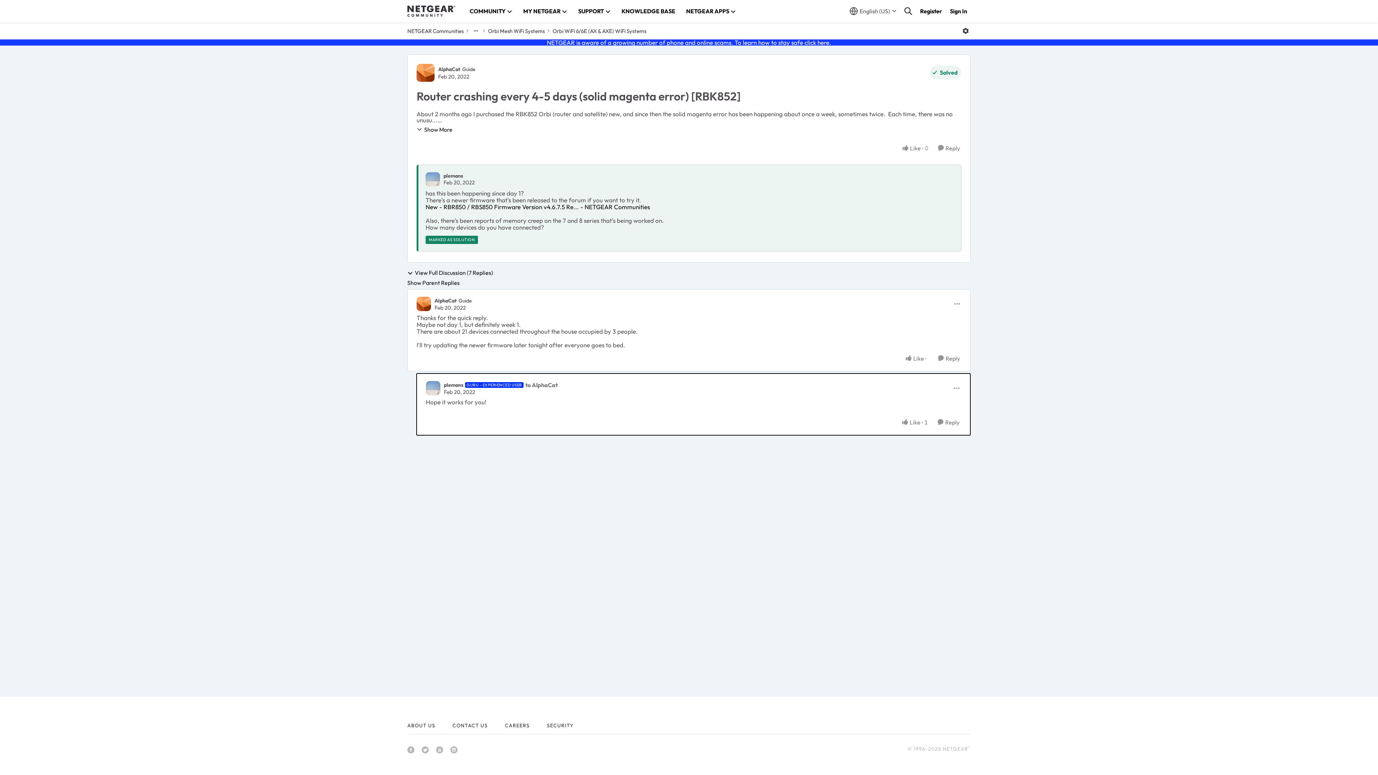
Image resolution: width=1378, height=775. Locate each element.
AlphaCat (449, 69)
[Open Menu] (966, 31)
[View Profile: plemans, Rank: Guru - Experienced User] (433, 388)
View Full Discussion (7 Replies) (454, 273)
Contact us (470, 725)
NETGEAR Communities (435, 31)
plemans (453, 175)
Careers (517, 725)
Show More (438, 129)
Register (931, 11)
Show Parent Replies (433, 283)
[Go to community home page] (431, 11)
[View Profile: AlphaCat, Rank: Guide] (426, 73)
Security (560, 725)
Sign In (958, 11)
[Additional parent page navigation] (476, 31)
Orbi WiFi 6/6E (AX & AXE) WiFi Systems (599, 31)
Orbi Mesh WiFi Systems (516, 31)
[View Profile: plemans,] (433, 179)
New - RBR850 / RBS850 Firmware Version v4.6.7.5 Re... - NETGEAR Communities (538, 207)
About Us (421, 725)
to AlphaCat (541, 385)
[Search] (908, 11)
